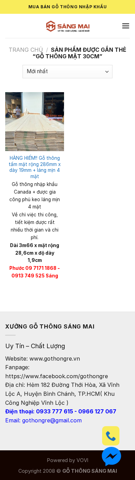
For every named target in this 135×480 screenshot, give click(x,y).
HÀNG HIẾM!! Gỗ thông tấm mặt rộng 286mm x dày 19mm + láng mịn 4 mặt (35, 167)
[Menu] (126, 25)
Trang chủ (26, 49)
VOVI (82, 460)
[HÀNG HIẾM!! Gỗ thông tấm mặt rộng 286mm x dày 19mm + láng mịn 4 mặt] (34, 121)
